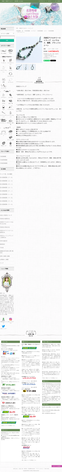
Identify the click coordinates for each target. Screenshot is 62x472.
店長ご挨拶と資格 (5, 256)
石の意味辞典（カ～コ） (6, 180)
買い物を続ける (47, 58)
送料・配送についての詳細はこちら (29, 460)
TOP (17, 28)
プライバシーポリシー (40, 468)
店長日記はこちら (3, 322)
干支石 (2, 247)
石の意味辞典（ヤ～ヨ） (6, 201)
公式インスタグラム (10, 322)
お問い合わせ (15, 468)
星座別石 (2, 244)
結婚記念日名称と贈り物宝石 (6, 251)
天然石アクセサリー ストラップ (26, 28)
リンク (2, 263)
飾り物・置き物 (10, 123)
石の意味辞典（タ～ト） (6, 187)
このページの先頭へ (57, 466)
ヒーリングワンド (3, 116)
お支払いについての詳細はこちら (8, 425)
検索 (7, 40)
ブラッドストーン (20, 32)
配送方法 (25, 468)
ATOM (48, 468)
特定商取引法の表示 (31, 468)
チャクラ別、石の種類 (6, 174)
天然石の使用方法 (5, 218)
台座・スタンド (3, 134)
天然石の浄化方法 (5, 227)
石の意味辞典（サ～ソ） (6, 184)
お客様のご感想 (4, 259)
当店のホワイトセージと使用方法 (6, 231)
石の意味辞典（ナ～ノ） (6, 191)
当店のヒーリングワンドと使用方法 (6, 236)
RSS (45, 468)
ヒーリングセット (10, 116)
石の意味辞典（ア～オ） (6, 177)
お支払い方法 (21, 468)
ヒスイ (45, 30)
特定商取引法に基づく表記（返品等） (51, 53)
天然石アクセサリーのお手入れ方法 (6, 222)
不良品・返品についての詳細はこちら (50, 378)
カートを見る (57, 1)
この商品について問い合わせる (50, 56)
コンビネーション (10, 63)
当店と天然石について (6, 215)
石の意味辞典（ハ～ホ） (6, 194)
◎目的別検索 (3, 163)
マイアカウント (42, 1)
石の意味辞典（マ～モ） (6, 197)
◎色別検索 (18, 30)
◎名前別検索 (27, 30)
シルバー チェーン (3, 71)
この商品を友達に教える (49, 55)
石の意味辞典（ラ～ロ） (6, 204)
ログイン (49, 1)
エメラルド (33, 30)
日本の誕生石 (3, 241)
